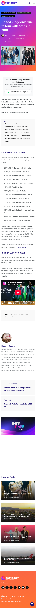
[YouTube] (23, 587)
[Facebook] (7, 587)
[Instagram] (3, 587)
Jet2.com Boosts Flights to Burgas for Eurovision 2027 (17, 559)
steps (15, 314)
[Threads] (27, 587)
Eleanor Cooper (8, 346)
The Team (12, 596)
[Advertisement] (18, 456)
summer (21, 314)
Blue (11, 314)
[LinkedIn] (19, 587)
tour (26, 314)
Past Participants (24, 13)
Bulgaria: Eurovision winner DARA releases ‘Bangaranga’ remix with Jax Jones (17, 493)
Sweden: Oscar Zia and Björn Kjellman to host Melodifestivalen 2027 (17, 537)
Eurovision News (9, 13)
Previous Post (12, 384)
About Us (4, 596)
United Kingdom (9, 16)
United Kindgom (10, 317)
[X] (15, 587)
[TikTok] (11, 587)
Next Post (7, 400)
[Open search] (29, 3)
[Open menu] (34, 3)
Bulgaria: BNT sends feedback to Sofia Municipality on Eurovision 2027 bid (17, 515)
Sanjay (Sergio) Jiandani (12, 497)
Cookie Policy (21, 596)
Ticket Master (21, 247)
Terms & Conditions (8, 599)
